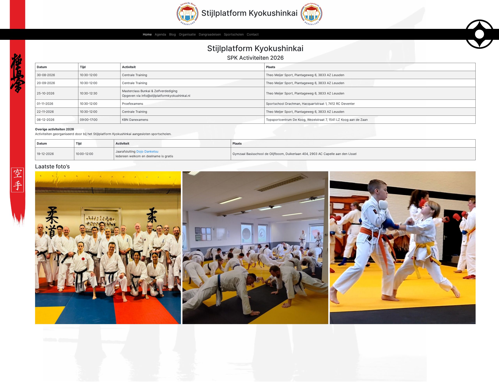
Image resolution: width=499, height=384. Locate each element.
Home (147, 34)
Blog (172, 34)
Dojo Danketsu (147, 151)
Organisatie (187, 34)
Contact (253, 34)
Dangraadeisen (210, 34)
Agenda (160, 34)
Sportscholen (234, 34)
